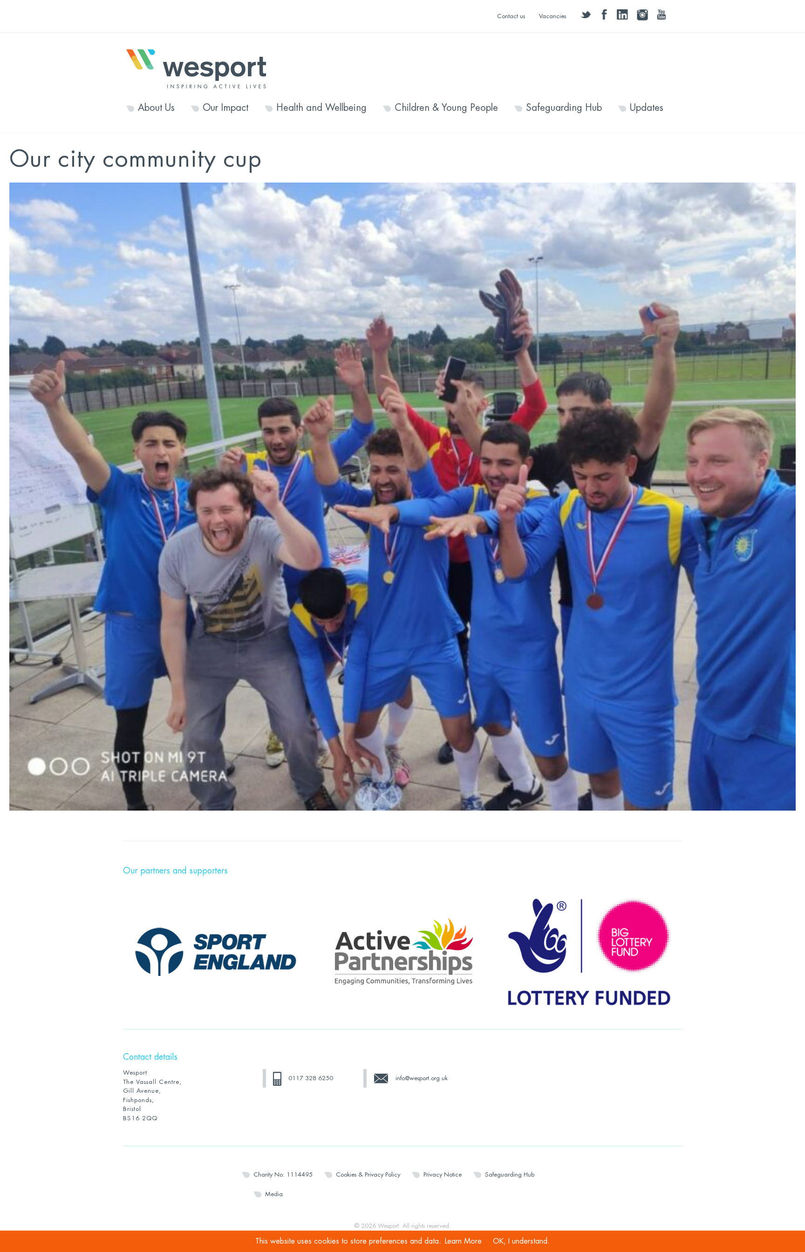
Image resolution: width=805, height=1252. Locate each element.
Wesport (200, 68)
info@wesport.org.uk (422, 1078)
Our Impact (225, 108)
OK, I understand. (521, 1241)
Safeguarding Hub (564, 108)
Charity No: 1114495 (283, 1174)
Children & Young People (446, 108)
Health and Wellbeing (321, 108)
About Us (156, 108)
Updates (646, 108)
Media (274, 1194)
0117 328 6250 (310, 1078)
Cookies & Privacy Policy (368, 1174)
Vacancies (552, 16)
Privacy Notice (442, 1174)
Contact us (511, 16)
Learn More (463, 1241)
